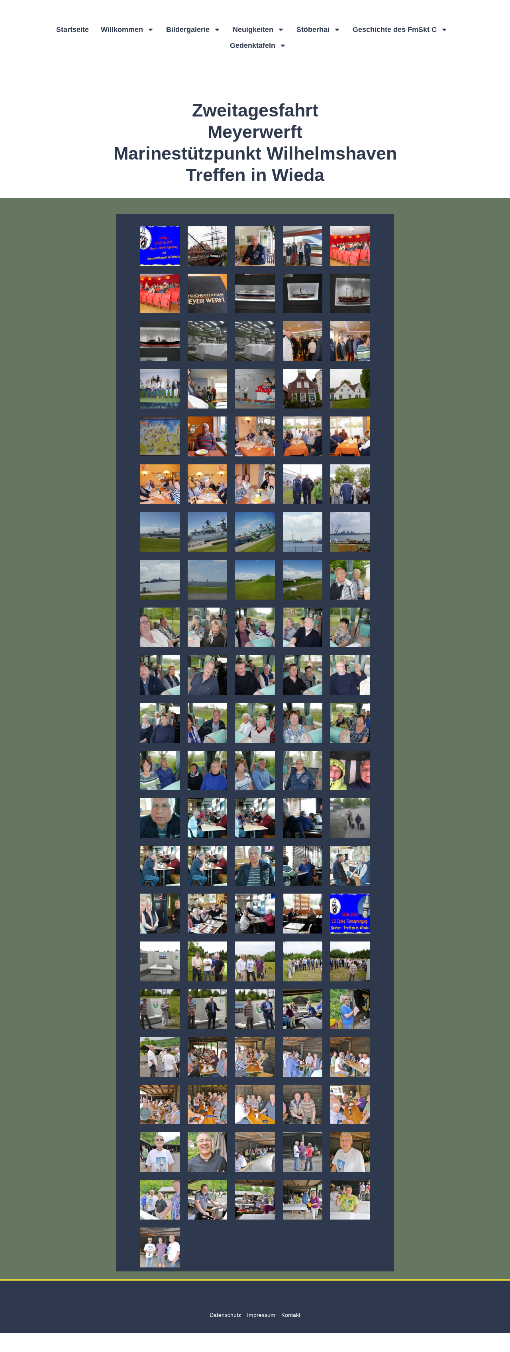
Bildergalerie (188, 30)
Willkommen (122, 30)
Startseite (72, 30)
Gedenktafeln (252, 45)
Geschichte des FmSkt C (395, 30)
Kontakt (290, 1315)
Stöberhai (313, 30)
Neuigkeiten (253, 30)
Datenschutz (225, 1315)
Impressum (261, 1315)
